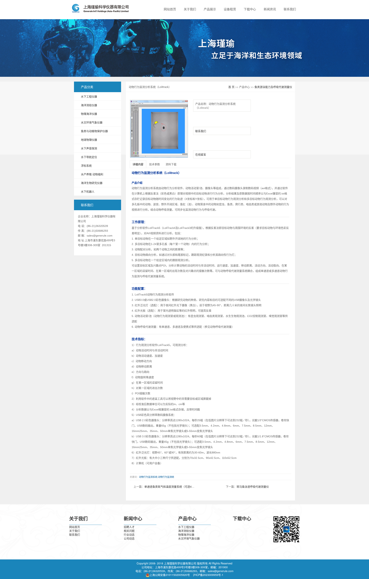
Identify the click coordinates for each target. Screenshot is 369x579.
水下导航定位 (89, 157)
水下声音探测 (89, 148)
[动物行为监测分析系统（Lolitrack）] (159, 129)
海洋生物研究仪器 (91, 183)
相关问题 (129, 531)
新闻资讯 (270, 9)
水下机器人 (87, 191)
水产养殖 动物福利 (92, 174)
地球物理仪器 (89, 139)
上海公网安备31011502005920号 (170, 575)
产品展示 (210, 9)
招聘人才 (129, 527)
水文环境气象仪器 (91, 122)
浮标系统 (86, 165)
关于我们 (190, 9)
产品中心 (187, 518)
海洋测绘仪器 (89, 105)
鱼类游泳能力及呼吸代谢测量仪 (273, 87)
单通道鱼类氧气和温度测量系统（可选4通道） (172, 486)
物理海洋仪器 (89, 114)
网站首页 (170, 9)
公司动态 (129, 538)
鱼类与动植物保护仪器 (94, 131)
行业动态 (129, 534)
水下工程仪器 (89, 96)
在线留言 (200, 154)
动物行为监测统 (166, 476)
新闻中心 (133, 518)
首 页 (231, 87)
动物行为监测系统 (148, 476)
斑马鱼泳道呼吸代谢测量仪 (253, 486)
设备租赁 (230, 9)
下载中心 (250, 9)
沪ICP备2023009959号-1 (208, 575)
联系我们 (290, 9)
